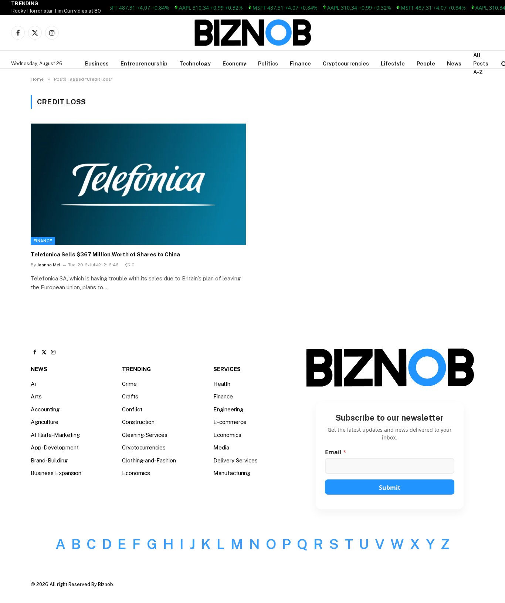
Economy (234, 63)
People (426, 63)
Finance (300, 63)
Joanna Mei (48, 264)
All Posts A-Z (480, 63)
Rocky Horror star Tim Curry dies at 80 (56, 11)
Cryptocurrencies (346, 63)
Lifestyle (393, 63)
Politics (268, 63)
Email (335, 452)
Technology (195, 63)
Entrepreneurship (144, 63)
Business (97, 63)
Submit (389, 488)
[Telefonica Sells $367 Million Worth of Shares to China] (138, 184)
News (454, 63)
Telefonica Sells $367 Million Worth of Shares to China (105, 254)
